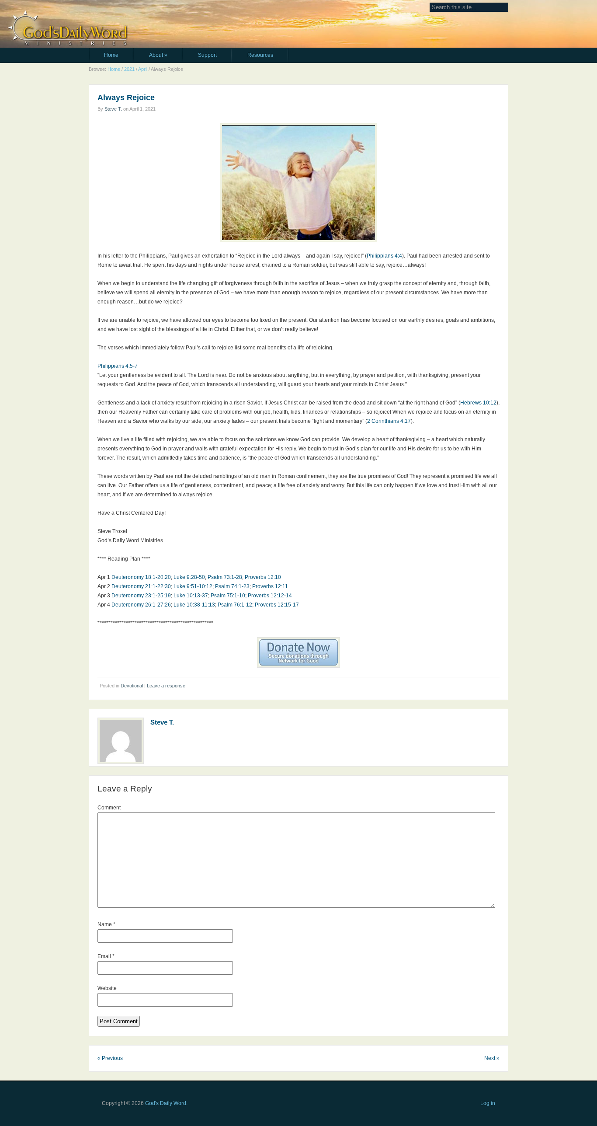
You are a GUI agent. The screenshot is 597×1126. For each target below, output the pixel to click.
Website (107, 988)
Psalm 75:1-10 (228, 596)
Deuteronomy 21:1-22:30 (141, 586)
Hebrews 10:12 (478, 403)
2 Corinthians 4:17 (389, 421)
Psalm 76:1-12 (235, 605)
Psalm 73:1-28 (225, 577)
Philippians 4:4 (384, 256)
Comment (109, 808)
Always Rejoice (126, 97)
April (142, 69)
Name (106, 924)
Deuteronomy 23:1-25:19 (141, 596)
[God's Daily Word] (146, 12)
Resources (260, 55)
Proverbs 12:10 (263, 577)
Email (106, 956)
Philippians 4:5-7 (117, 366)
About (158, 55)
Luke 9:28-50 (189, 577)
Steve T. (113, 109)
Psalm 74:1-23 (232, 586)
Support (207, 55)
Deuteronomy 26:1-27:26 (141, 605)
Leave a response (166, 685)
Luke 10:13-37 (191, 596)
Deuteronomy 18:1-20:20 (141, 577)
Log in (487, 1103)
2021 (129, 69)
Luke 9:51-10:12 (193, 586)
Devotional (132, 685)
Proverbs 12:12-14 (270, 596)
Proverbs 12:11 (270, 586)
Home (111, 55)
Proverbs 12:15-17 (277, 605)
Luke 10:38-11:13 (194, 605)
